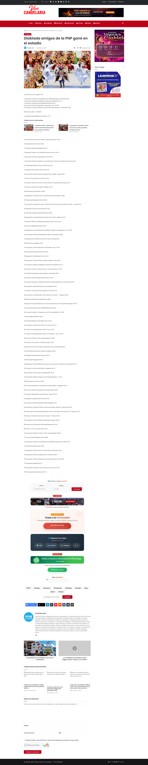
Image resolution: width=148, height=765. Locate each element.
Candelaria (48, 23)
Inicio (31, 23)
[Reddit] (60, 604)
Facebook (51, 545)
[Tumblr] (51, 604)
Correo (41, 485)
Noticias (39, 23)
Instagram (65, 545)
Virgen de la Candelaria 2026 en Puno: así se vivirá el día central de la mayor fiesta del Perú (80, 686)
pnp (86, 588)
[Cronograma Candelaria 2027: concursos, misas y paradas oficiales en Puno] (63, 127)
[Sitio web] (36, 635)
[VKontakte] (64, 604)
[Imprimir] (72, 604)
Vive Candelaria (112, 1)
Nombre (61, 485)
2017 (29, 588)
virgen (61, 592)
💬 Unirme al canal (57, 570)
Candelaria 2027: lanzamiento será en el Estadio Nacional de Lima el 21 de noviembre (44, 128)
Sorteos (97, 23)
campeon (47, 588)
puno (53, 592)
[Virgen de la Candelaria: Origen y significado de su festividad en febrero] (34, 677)
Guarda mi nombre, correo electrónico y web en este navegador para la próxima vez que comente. (52, 740)
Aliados (104, 1)
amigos (37, 588)
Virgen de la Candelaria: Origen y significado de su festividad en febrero (34, 686)
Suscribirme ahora (57, 526)
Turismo (80, 23)
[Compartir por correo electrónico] (68, 604)
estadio (78, 588)
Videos (89, 23)
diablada (69, 588)
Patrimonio (59, 23)
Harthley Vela (30, 48)
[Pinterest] (55, 604)
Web (39, 545)
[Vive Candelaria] (34, 9)
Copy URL (67, 597)
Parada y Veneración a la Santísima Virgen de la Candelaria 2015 (55, 688)
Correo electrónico (29, 733)
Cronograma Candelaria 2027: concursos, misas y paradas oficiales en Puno (79, 128)
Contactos (120, 1)
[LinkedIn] (47, 604)
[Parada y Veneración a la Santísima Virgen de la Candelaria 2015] (57, 678)
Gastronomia (70, 23)
